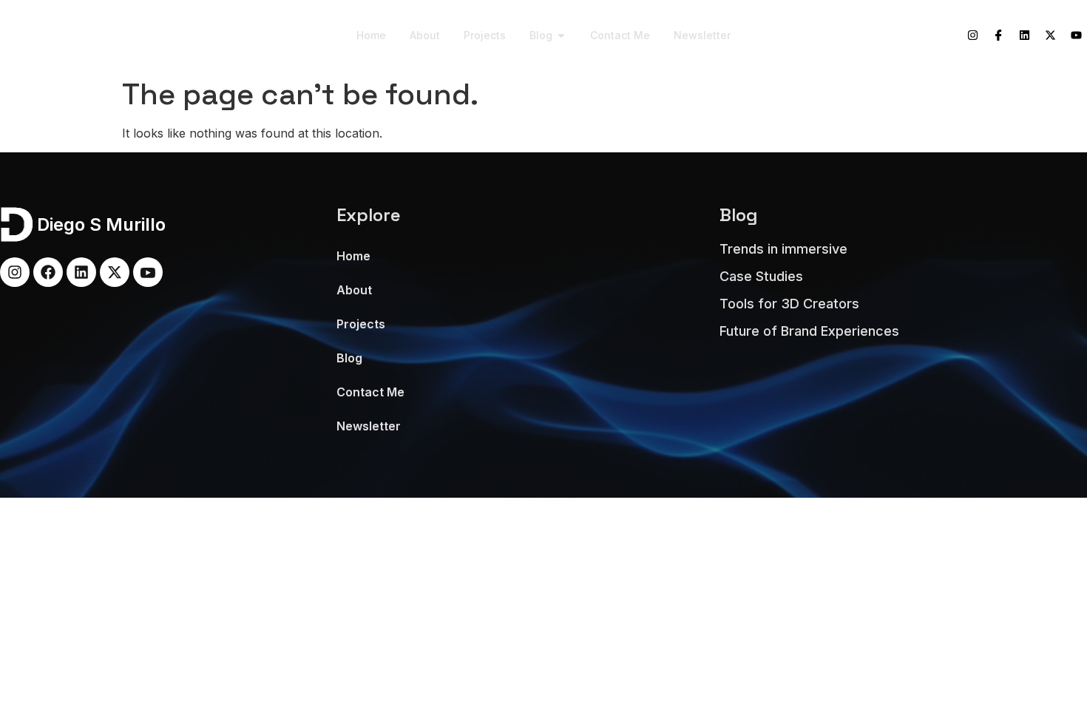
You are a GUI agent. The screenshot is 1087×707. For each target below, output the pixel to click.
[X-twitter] (1050, 35)
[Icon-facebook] (998, 35)
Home (353, 255)
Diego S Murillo (83, 35)
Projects (360, 324)
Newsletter (368, 426)
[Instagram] (972, 35)
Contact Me (370, 392)
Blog (349, 358)
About (354, 290)
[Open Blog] (561, 35)
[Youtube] (1076, 35)
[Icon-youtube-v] (148, 272)
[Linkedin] (1024, 35)
